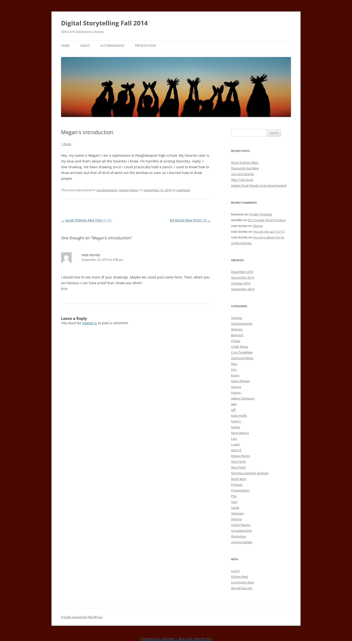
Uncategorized (241, 530)
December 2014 (242, 272)
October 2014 (240, 283)
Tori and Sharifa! (242, 174)
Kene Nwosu (240, 433)
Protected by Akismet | (159, 638)
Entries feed (239, 576)
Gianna (236, 387)
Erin (234, 369)
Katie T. (236, 421)
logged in (89, 323)
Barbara (236, 329)
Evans (235, 375)
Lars (234, 438)
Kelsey (235, 427)
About (85, 46)
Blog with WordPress (194, 638)
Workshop (238, 536)
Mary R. (236, 450)
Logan (235, 444)
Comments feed (242, 582)
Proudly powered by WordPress (82, 617)
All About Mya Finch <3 (190, 220)
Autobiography (113, 46)
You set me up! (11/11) (268, 231)
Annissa (236, 318)
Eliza (234, 364)
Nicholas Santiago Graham (250, 473)
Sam (234, 502)
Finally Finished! (260, 214)
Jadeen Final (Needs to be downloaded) (259, 185)
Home (65, 46)
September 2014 (242, 289)
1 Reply (66, 144)
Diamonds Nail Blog (245, 168)
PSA (234, 496)
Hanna (236, 392)
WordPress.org (241, 588)
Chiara (235, 341)
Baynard (237, 335)
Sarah (235, 507)
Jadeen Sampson (243, 398)
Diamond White (242, 358)
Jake (234, 404)
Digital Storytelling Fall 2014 (104, 23)
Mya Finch (238, 461)
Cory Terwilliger (242, 352)
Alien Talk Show (242, 180)
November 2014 (242, 277)
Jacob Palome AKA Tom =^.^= (86, 220)
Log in (235, 571)
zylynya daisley (241, 542)
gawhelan (183, 190)
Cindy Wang (239, 346)
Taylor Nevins (240, 525)
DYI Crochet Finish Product (267, 220)
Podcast (237, 484)
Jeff (233, 410)
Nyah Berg (238, 479)
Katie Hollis (239, 415)
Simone (236, 519)
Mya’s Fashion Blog (244, 162)
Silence (258, 226)
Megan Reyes (128, 190)
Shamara (237, 513)
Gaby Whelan (240, 381)
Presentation (145, 46)
